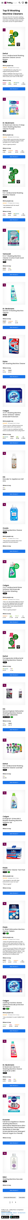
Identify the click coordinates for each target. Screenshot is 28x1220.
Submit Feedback (6, 1213)
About (15, 1213)
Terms (3, 1214)
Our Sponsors (21, 1213)
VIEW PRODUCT (14, 89)
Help (12, 1214)
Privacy (8, 1214)
